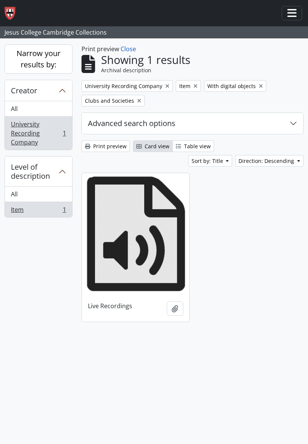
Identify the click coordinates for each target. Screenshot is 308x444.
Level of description (30, 171)
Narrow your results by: (38, 59)
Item (38, 211)
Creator (24, 90)
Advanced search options (131, 123)
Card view (156, 146)
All (14, 109)
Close (128, 49)
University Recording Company (38, 133)
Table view (197, 146)
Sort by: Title (208, 160)
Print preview (109, 146)
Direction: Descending (267, 160)
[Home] (13, 13)
